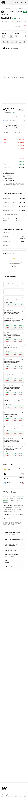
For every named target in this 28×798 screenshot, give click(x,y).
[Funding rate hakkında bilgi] (12, 32)
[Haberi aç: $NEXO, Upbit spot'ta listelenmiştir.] (23, 373)
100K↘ (14, 305)
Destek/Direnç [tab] (14, 116)
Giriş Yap (14, 266)
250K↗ (20, 304)
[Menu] (25, 2)
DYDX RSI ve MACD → (8, 178)
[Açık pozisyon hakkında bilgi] (25, 32)
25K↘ (7, 305)
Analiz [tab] (12, 42)
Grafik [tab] (8, 42)
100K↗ (14, 304)
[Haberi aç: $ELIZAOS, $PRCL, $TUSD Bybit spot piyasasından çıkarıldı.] (23, 447)
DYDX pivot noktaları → (8, 176)
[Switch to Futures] (25, 8)
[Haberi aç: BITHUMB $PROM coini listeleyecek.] (23, 283)
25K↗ (7, 304)
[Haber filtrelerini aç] (24, 279)
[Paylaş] (7, 15)
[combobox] (21, 109)
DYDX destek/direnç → (8, 175)
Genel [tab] (3, 42)
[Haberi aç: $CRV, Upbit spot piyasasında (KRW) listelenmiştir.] (23, 399)
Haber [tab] (20, 42)
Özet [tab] (6, 116)
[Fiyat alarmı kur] (5, 15)
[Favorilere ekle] (2, 15)
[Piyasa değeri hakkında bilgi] (12, 21)
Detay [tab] (16, 42)
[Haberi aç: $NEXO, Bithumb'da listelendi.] (23, 413)
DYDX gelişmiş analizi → (8, 180)
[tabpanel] (14, 150)
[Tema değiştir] (22, 2)
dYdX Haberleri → (7, 518)
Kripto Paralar (6, 8)
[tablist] (14, 42)
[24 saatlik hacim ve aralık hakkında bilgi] (25, 21)
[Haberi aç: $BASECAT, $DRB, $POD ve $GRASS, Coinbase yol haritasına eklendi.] (23, 346)
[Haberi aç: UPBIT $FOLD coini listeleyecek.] (23, 290)
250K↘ (20, 305)
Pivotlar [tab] (21, 116)
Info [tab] (24, 42)
